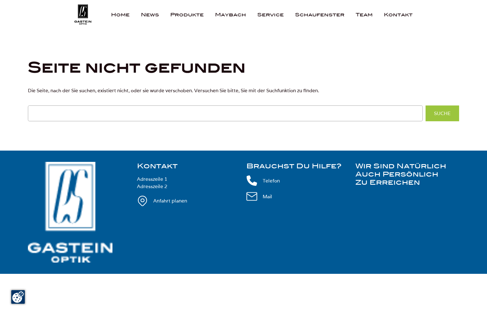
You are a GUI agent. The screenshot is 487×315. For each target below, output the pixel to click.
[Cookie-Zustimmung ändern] (18, 297)
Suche (442, 113)
